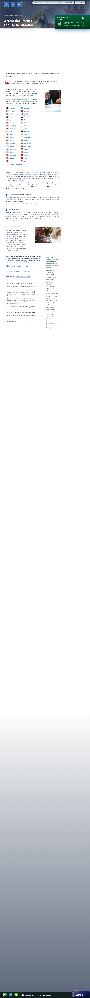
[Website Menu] (13, 4)
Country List (58, 2)
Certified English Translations (17, 221)
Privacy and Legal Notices (44, 995)
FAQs (48, 2)
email (10, 288)
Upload (8, 286)
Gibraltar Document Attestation (13, 15)
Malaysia (10, 189)
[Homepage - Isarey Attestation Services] (6, 6)
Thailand (18, 189)
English (21, 101)
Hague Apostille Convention (34, 172)
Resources (69, 2)
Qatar (26, 189)
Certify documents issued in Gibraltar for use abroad (24, 204)
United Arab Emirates (39, 187)
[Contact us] (19, 6)
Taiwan (51, 187)
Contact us (80, 2)
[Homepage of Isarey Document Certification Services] (80, 993)
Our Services (37, 2)
